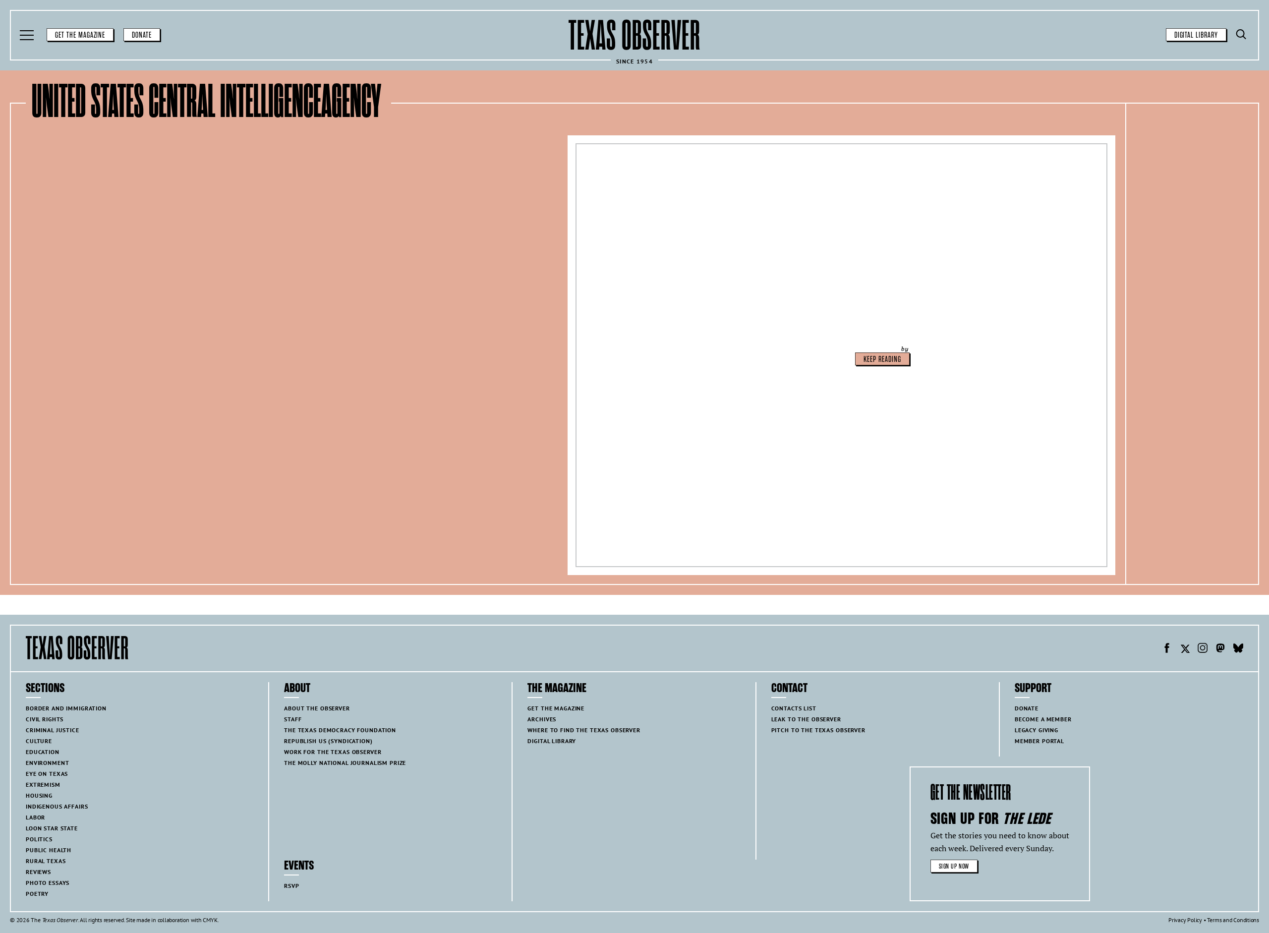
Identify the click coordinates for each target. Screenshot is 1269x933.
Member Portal (1039, 741)
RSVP (291, 885)
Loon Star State (52, 828)
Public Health (48, 850)
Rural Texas (45, 861)
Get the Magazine (80, 35)
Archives (541, 719)
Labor (35, 817)
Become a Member (1043, 719)
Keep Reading (882, 359)
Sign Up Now (954, 866)
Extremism (43, 784)
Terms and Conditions (1233, 920)
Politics (39, 839)
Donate (142, 35)
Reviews (38, 871)
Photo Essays (47, 882)
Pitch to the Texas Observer (818, 730)
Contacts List (793, 708)
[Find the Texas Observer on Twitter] (1185, 649)
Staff (292, 719)
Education (42, 752)
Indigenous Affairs (57, 806)
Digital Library (1196, 35)
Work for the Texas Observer (332, 752)
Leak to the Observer (806, 719)
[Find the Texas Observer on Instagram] (1203, 649)
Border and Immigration (66, 708)
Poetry (37, 893)
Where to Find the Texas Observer (583, 730)
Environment (47, 762)
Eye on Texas (47, 773)
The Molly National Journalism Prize (345, 762)
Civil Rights (44, 719)
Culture (39, 741)
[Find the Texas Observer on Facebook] (1167, 649)
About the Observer (316, 708)
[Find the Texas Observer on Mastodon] (1220, 649)
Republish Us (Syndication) (328, 741)
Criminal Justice (52, 730)
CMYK (210, 920)
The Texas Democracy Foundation (340, 730)
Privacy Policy (1185, 920)
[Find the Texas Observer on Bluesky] (1238, 649)
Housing (39, 795)
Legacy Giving (1036, 730)
